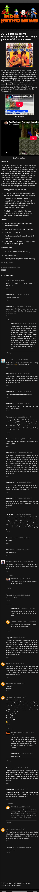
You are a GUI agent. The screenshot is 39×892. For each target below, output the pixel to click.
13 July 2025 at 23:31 (21, 789)
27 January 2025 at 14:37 (23, 417)
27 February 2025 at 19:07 (23, 498)
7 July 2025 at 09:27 (18, 697)
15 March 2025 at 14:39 (22, 549)
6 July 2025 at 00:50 (18, 663)
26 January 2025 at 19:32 (19, 360)
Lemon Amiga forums (29, 83)
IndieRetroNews (16, 732)
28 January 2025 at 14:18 (23, 439)
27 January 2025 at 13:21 (23, 403)
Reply (8, 288)
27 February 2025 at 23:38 (22, 514)
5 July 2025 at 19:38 (29, 621)
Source (10, 263)
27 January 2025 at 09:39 (23, 391)
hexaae (8, 360)
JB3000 (8, 663)
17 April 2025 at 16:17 (19, 637)
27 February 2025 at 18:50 (23, 482)
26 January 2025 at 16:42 (23, 306)
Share (3, 270)
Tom (7, 280)
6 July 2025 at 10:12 (18, 683)
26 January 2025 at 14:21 (23, 294)
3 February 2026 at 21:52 (23, 847)
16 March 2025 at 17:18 (25, 561)
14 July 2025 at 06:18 (27, 753)
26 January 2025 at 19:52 (23, 373)
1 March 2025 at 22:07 (22, 538)
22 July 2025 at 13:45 (23, 807)
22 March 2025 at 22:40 (22, 579)
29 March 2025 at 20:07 (27, 608)
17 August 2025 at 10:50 (16, 829)
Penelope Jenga (11, 561)
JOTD (13, 579)
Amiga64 (9, 683)
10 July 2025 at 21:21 (21, 768)
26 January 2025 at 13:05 (17, 280)
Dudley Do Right (16, 621)
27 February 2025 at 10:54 (23, 452)
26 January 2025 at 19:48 (28, 323)
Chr (7, 829)
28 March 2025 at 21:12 (22, 595)
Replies (10, 320)
